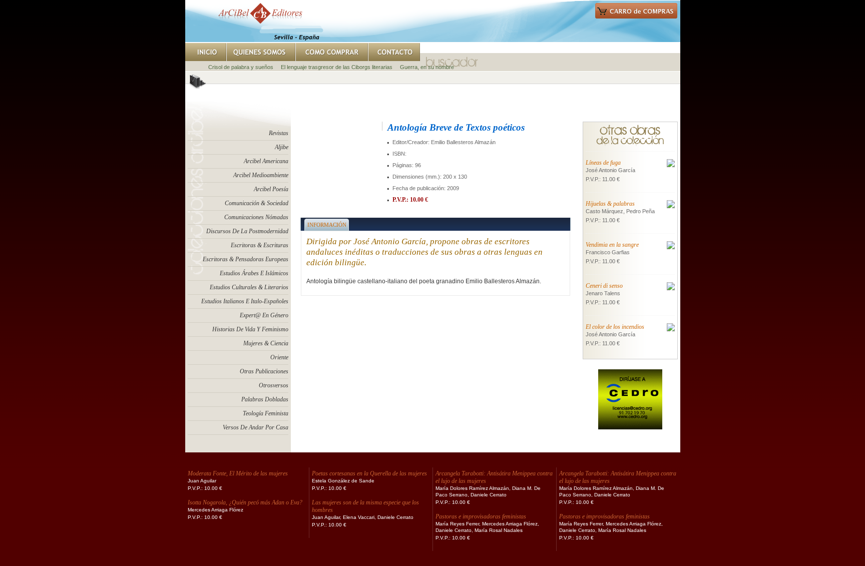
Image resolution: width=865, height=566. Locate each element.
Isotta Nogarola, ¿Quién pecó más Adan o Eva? (245, 502)
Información (326, 225)
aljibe (281, 147)
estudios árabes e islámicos (254, 273)
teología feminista (265, 413)
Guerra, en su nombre (427, 67)
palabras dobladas (264, 399)
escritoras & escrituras (259, 245)
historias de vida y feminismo (250, 329)
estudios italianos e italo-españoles (244, 301)
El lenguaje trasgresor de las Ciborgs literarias (336, 67)
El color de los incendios (615, 326)
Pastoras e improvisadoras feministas (481, 516)
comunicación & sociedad (256, 203)
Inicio (205, 52)
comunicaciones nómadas (256, 217)
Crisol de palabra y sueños (240, 67)
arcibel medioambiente (260, 175)
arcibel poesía (271, 189)
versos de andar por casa (255, 427)
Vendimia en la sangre (612, 244)
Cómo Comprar (331, 52)
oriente (279, 357)
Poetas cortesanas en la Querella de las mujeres (369, 473)
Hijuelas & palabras (610, 203)
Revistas (278, 133)
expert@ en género (264, 315)
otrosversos (273, 385)
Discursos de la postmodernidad (247, 231)
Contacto (394, 52)
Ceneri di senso (604, 285)
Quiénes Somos (260, 52)
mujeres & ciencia (265, 343)
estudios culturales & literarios (249, 287)
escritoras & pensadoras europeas (245, 259)
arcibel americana (266, 161)
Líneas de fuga (603, 162)
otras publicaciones (264, 371)
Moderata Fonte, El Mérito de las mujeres (238, 473)
